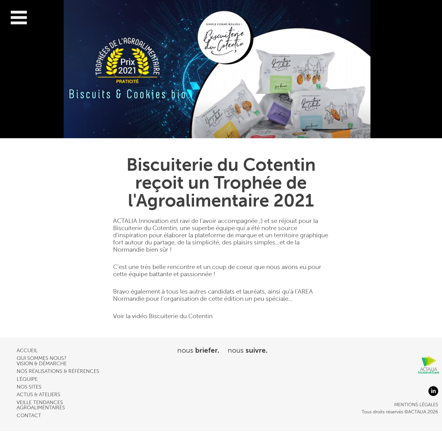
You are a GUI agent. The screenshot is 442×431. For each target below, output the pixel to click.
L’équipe (27, 379)
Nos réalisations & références (58, 371)
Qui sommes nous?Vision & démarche (42, 360)
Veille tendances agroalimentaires (41, 405)
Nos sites (29, 387)
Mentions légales (416, 404)
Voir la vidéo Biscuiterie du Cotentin (163, 316)
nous (198, 350)
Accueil (27, 350)
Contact (29, 415)
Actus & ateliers (38, 394)
